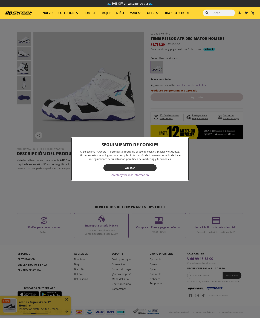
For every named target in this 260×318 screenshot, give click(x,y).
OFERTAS (153, 13)
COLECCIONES (68, 13)
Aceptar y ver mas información (130, 174)
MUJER (106, 13)
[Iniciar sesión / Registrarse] (240, 13)
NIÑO (120, 13)
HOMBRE (89, 13)
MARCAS (135, 13)
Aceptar (130, 167)
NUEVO (48, 13)
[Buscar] (207, 12)
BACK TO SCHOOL (177, 13)
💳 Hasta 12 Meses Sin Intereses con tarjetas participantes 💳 (130, 3)
